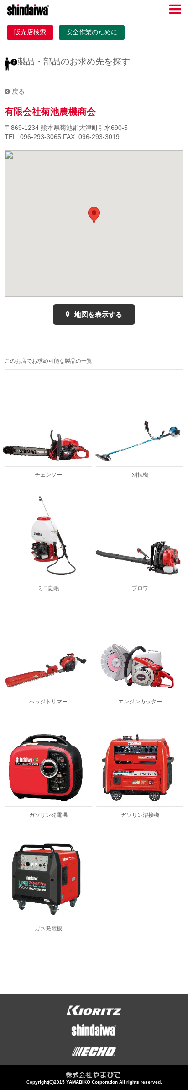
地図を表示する (97, 314)
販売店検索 (30, 32)
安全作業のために (91, 32)
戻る (17, 91)
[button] (94, 215)
